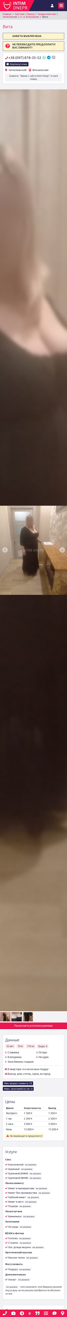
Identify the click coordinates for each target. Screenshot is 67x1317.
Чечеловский (10, 17)
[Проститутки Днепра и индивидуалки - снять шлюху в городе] (16, 5)
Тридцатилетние (46, 14)
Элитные (20, 14)
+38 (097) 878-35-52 (25, 58)
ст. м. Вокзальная (29, 17)
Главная (7, 14)
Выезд (30, 14)
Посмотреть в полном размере (33, 1025)
